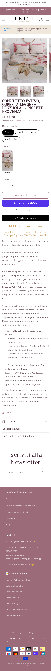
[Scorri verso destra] (48, 92)
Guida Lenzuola (13, 598)
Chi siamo (10, 518)
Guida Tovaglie (13, 603)
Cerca (8, 499)
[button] (3, 19)
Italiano (35, 639)
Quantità (5, 179)
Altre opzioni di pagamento (26, 210)
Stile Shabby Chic (14, 586)
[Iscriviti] (42, 472)
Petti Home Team (25, 666)
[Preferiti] (42, 19)
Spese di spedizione (20, 121)
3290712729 (11, 551)
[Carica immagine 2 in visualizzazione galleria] (25, 91)
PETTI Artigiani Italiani (17, 663)
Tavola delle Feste (15, 615)
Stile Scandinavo (14, 592)
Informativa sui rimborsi (17, 512)
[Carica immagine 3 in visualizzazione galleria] (38, 91)
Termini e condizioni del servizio (20, 506)
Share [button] (8, 412)
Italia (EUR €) (15, 639)
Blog (8, 525)
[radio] (8, 132)
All (14, 29)
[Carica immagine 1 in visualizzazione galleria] (12, 91)
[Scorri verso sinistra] (3, 92)
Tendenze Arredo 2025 (17, 609)
